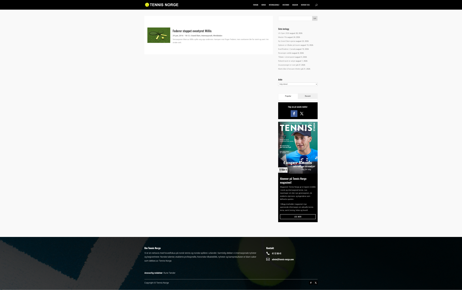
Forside (255, 5)
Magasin (295, 5)
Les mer (297, 216)
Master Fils (282, 37)
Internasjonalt (274, 5)
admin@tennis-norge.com (283, 259)
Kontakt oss (305, 5)
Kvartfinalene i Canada (287, 49)
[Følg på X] (301, 113)
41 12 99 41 (276, 253)
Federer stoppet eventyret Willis (192, 30)
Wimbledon (217, 36)
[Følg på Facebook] (294, 113)
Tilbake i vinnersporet (286, 57)
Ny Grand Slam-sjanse (287, 41)
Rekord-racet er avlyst (286, 61)
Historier (285, 5)
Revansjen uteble (285, 53)
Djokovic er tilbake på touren (289, 45)
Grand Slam (195, 36)
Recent (308, 96)
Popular (288, 96)
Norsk (263, 5)
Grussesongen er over (286, 65)
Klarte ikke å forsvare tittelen (289, 69)
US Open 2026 (283, 33)
